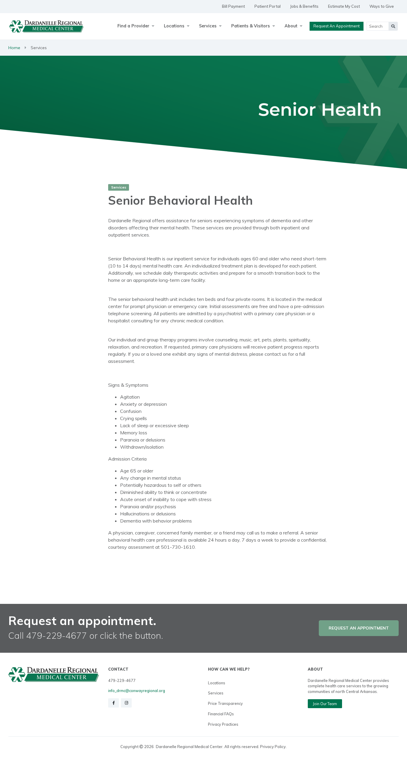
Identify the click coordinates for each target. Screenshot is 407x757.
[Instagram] (126, 703)
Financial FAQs (221, 713)
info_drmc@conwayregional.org (136, 690)
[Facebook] (113, 703)
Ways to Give (381, 6)
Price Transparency (225, 703)
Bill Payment (233, 6)
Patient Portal (267, 6)
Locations (216, 682)
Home (14, 47)
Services (215, 693)
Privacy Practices (223, 724)
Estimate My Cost (344, 6)
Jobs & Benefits (304, 6)
